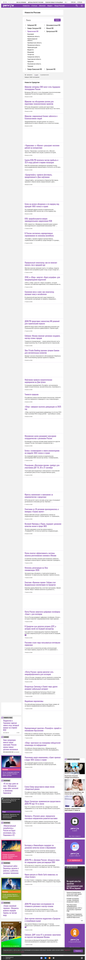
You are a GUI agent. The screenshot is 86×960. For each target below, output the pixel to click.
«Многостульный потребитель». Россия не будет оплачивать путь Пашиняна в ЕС (9, 830)
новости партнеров (73, 759)
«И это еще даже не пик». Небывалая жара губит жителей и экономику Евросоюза (10, 788)
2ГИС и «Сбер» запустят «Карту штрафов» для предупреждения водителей (42, 278)
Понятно (78, 951)
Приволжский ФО (32, 31)
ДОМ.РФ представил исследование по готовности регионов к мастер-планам (39, 905)
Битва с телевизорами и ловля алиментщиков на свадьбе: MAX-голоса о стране (42, 451)
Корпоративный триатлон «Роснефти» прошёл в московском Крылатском (43, 729)
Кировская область (33, 36)
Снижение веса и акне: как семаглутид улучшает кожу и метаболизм (39, 293)
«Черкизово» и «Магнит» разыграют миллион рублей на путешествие (42, 146)
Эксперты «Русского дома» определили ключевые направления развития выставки (41, 817)
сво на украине (72, 867)
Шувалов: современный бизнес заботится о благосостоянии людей (41, 117)
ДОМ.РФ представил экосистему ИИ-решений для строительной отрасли (42, 322)
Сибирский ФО (32, 25)
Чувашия (30, 66)
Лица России (59, 6)
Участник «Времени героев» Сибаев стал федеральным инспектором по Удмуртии (40, 583)
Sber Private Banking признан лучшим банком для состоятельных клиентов (42, 351)
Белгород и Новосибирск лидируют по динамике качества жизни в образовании (40, 846)
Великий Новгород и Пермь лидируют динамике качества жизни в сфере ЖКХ (43, 525)
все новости (6, 732)
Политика (5, 769)
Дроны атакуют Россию (35, 2)
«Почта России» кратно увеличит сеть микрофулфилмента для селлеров (39, 673)
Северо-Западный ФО (34, 28)
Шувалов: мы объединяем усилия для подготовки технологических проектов (39, 102)
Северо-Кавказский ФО (34, 69)
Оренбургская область (34, 43)
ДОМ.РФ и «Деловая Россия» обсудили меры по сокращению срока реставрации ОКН (42, 861)
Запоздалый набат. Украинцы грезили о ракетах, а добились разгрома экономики (11, 869)
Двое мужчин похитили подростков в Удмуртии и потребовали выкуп (42, 919)
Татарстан (30, 54)
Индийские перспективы (34, 701)
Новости (26, 6)
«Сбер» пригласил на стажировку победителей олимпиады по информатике (42, 743)
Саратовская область (34, 59)
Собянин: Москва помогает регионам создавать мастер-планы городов (42, 337)
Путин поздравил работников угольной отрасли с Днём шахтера (11, 773)
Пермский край (32, 47)
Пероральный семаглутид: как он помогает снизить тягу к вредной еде (41, 263)
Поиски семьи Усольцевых (54, 2)
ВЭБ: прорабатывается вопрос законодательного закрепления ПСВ (38, 219)
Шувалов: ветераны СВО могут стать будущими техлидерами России (42, 88)
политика (7, 781)
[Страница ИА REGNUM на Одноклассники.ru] (50, 958)
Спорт (4, 812)
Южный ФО (49, 28)
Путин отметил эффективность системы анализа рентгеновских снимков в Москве (40, 554)
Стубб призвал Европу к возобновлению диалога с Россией (11, 896)
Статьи (34, 6)
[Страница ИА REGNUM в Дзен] (54, 958)
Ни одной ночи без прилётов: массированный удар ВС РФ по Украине (75, 884)
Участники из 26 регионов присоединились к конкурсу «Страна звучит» (42, 510)
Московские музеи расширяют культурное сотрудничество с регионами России (40, 437)
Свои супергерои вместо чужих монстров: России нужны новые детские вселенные (10, 744)
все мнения (16, 752)
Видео (49, 6)
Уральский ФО (50, 69)
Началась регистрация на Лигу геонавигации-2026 (36, 569)
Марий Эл (30, 50)
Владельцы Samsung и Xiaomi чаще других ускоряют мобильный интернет (41, 687)
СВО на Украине (21, 2)
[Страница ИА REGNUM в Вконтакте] (46, 958)
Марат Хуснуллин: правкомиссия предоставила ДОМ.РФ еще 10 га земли (42, 802)
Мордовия (30, 52)
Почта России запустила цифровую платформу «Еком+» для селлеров (42, 612)
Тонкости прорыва (31, 394)
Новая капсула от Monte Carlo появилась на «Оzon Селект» (41, 875)
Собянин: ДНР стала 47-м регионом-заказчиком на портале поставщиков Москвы (43, 935)
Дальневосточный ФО (53, 25)
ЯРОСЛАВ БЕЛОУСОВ (8, 752)
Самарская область (33, 57)
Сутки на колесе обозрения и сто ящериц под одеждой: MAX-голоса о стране (42, 205)
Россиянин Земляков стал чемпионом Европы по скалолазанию (11, 816)
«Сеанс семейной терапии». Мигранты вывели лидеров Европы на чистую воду (11, 910)
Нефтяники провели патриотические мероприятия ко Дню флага (38, 380)
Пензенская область (33, 45)
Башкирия (30, 34)
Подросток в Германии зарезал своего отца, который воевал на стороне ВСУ (11, 725)
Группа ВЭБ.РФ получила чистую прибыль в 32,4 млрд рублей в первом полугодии (41, 161)
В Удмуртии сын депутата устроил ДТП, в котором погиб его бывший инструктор (40, 627)
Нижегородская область (32, 39)
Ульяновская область (34, 64)
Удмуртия (30, 61)
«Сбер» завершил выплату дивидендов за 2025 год (43, 407)
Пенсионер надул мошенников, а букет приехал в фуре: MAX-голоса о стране (43, 758)
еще (82, 920)
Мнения (42, 6)
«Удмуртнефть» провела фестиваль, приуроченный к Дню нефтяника (38, 175)
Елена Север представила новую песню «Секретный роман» (40, 787)
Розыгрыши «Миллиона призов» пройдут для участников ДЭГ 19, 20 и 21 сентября (42, 466)
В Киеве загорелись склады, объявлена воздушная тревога (10, 856)
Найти (57, 20)
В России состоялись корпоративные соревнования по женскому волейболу (39, 234)
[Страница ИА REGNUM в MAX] (41, 958)
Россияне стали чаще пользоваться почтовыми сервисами (42, 643)
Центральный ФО (51, 31)
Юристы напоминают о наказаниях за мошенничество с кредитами (39, 495)
